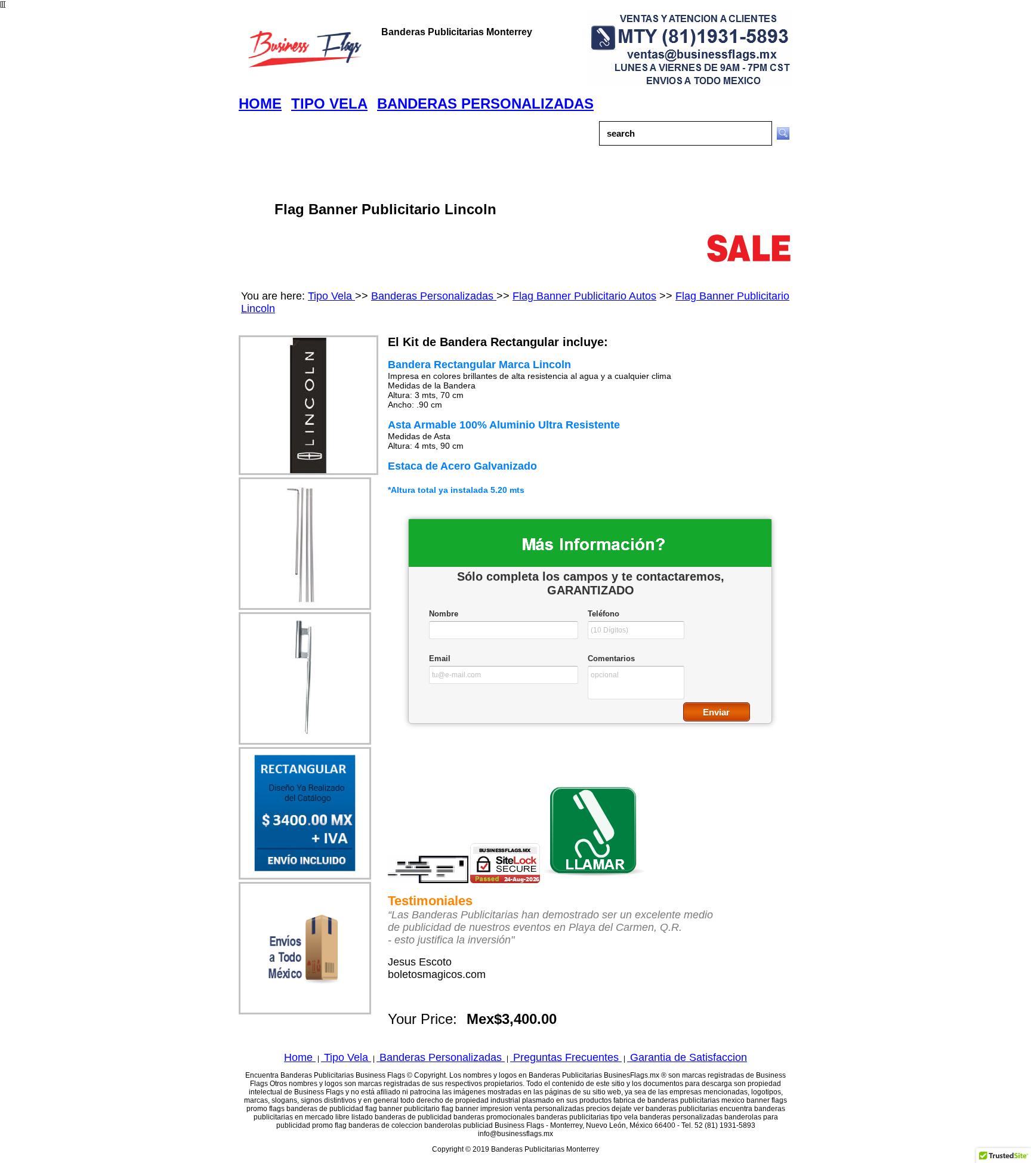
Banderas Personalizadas (433, 296)
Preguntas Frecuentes (566, 1057)
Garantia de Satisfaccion (687, 1057)
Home (300, 1057)
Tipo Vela (331, 296)
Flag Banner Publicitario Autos (584, 296)
